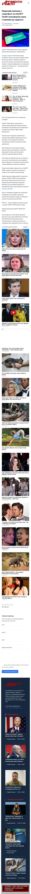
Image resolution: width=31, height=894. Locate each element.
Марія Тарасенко (11, 878)
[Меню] (28, 3)
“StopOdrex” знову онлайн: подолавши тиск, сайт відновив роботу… (14, 846)
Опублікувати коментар (10, 671)
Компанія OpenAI (6, 55)
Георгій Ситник (11, 739)
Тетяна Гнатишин (11, 851)
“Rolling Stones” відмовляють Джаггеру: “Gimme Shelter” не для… (14, 818)
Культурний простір (7, 25)
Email (4, 632)
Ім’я (3, 625)
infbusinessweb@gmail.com (15, 708)
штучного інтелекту (7, 188)
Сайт (3, 640)
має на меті (5, 160)
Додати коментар (7, 647)
